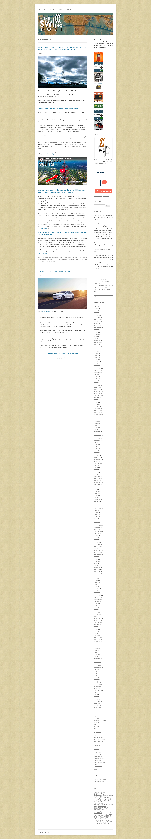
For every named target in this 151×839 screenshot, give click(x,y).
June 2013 (96, 605)
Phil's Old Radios (97, 743)
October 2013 (97, 597)
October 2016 (97, 529)
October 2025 (97, 325)
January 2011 (97, 660)
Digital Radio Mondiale (99, 797)
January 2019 (97, 478)
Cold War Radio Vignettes (99, 717)
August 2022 (96, 397)
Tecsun (104, 820)
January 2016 (97, 546)
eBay (97, 799)
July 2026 (96, 308)
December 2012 (97, 616)
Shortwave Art (107, 813)
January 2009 (97, 703)
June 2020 (96, 446)
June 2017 (96, 514)
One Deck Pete (102, 806)
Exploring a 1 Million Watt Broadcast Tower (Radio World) (58, 108)
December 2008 (97, 705)
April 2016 (96, 541)
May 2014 (96, 584)
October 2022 (97, 393)
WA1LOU (96, 770)
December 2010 (97, 662)
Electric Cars (58, 259)
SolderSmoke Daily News (99, 762)
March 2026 (96, 315)
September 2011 (97, 645)
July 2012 (96, 626)
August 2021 (96, 420)
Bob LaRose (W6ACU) (76, 357)
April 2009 (96, 698)
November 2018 (97, 482)
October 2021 (97, 416)
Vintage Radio (97, 821)
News (73, 257)
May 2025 (96, 334)
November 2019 (97, 459)
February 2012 (97, 635)
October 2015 (97, 552)
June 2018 (96, 491)
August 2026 (96, 306)
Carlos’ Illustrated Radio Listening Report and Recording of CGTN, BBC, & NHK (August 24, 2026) (103, 281)
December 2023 (97, 367)
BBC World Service (99, 793)
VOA (101, 821)
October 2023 (97, 370)
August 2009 (96, 692)
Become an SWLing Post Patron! (101, 196)
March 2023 (96, 384)
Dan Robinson (108, 795)
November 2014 (97, 573)
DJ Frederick (108, 797)
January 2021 (97, 433)
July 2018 (96, 490)
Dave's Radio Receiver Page (100, 720)
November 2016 (97, 527)
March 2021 (96, 429)
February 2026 (97, 317)
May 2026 (96, 312)
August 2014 (96, 578)
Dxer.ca (95, 724)
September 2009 (97, 690)
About (81, 9)
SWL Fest (96, 764)
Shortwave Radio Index (99, 758)
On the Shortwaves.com (99, 739)
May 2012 (96, 630)
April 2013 (96, 609)
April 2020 (96, 450)
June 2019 (96, 469)
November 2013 (97, 595)
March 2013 (96, 611)
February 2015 (97, 567)
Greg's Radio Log (97, 732)
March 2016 (96, 542)
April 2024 (96, 359)
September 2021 (97, 418)
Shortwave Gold (98, 814)
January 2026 (97, 319)
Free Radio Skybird (98, 800)
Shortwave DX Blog (98, 756)
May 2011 (96, 652)
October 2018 (97, 484)
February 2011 (97, 658)
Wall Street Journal (47, 311)
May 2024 (96, 357)
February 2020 (97, 454)
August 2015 (96, 556)
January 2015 (97, 569)
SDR (103, 811)
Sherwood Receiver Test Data (100, 751)
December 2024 (97, 344)
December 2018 (97, 480)
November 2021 (97, 414)
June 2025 (96, 333)
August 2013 (96, 601)
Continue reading (43, 253)
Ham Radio (98, 802)
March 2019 (96, 474)
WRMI (105, 823)
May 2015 (96, 561)
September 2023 (97, 372)
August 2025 (96, 329)
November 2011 (97, 641)
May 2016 (96, 539)
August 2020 (96, 442)
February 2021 (97, 431)
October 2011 (97, 643)
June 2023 (96, 378)
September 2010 (97, 667)
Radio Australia (104, 807)
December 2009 (97, 684)
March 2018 (96, 497)
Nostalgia (95, 806)
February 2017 (97, 522)
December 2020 (97, 435)
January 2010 (97, 682)
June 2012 (96, 628)
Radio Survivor (97, 745)
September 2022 (97, 395)
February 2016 (97, 544)
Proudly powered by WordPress (44, 832)
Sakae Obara (96, 749)
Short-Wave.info (97, 752)
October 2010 (97, 665)
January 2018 (97, 501)
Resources (60, 9)
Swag (45, 9)
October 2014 (97, 575)
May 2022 (96, 402)
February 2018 (97, 499)
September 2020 (97, 440)
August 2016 (96, 533)
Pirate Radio (97, 807)
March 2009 (96, 700)
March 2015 (96, 565)
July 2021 (96, 421)
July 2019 (96, 467)
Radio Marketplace (71, 9)
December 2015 (97, 548)
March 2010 (96, 679)
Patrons (52, 9)
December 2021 (97, 412)
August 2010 (96, 669)
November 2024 (97, 346)
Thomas (53, 261)
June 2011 (96, 650)
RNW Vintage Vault (98, 747)
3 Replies (40, 53)
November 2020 (97, 437)
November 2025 (97, 323)
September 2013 (97, 599)
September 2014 (97, 577)
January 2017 (97, 524)
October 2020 (97, 438)
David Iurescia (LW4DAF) (99, 796)
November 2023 (97, 368)
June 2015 (96, 560)
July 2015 (96, 558)
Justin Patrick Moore (100, 804)
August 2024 (96, 351)
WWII (109, 823)
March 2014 (96, 588)
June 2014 (96, 582)
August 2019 (96, 465)
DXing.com (96, 726)
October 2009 (97, 688)
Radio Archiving (71, 259)
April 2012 (96, 631)
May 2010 (96, 675)
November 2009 (97, 686)
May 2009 (96, 696)
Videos (107, 820)
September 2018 (97, 486)
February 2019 (97, 476)
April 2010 (96, 677)
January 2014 (97, 592)
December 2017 (97, 503)
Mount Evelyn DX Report (99, 734)
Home (39, 9)
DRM (95, 799)
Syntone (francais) (98, 766)
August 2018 (96, 488)
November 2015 (97, 550)
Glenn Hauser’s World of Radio (101, 730)
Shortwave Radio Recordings (101, 817)
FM (63, 257)
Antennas (53, 257)
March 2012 (96, 633)
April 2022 (96, 404)
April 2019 (96, 472)
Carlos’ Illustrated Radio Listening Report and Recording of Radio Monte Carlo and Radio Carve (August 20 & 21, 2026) (103, 295)
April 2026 (96, 314)
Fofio (95, 728)
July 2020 (96, 444)
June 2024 (96, 355)
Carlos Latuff (99, 795)
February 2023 (97, 385)
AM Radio (45, 259)
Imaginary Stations (99, 803)
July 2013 (96, 603)
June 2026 (96, 310)
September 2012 (97, 622)
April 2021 (96, 427)
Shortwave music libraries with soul (102, 278)
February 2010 (97, 681)
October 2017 (97, 507)
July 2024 (96, 353)
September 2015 (97, 554)
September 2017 (97, 508)
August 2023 (96, 374)
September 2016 (97, 531)
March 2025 (96, 338)
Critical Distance (97, 718)
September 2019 (97, 463)
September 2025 (97, 327)
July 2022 (96, 399)
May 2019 (96, 471)
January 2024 (97, 365)
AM (50, 257)
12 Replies (40, 275)
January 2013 (97, 614)
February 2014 (97, 590)
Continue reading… (50, 154)
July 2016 (96, 535)
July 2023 (96, 376)
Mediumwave (68, 257)
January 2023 (97, 387)
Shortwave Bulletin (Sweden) (100, 754)
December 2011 (97, 639)
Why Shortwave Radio (98, 823)
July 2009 (96, 694)
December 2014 (97, 571)
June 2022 (96, 401)
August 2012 (96, 624)
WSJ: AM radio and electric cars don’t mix (54, 271)
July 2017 (96, 512)
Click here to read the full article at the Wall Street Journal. (62, 353)
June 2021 (96, 423)
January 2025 (97, 342)
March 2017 (96, 520)
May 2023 (96, 380)
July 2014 (96, 580)
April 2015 (96, 563)
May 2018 (96, 493)
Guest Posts (107, 800)
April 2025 (96, 336)
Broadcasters (59, 257)
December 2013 (97, 594)
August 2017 (96, 510)
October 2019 (97, 461)
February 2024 (97, 363)
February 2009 (97, 701)
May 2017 (96, 516)
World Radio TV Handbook (100, 783)
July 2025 (96, 331)
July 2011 (96, 648)
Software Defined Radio (101, 819)
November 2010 (97, 664)
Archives (50, 259)
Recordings (84, 257)
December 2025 (97, 321)
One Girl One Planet (98, 741)
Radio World (103, 809)
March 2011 (96, 656)
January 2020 (97, 455)
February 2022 (97, 408)
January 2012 (97, 637)
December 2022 (97, 389)
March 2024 (96, 361)
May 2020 (96, 448)
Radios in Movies (105, 808)
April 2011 (96, 654)
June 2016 (96, 537)
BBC (54, 259)
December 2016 (97, 525)
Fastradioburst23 (105, 799)
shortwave (98, 812)
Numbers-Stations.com (99, 737)
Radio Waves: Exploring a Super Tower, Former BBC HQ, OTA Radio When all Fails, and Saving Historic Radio (62, 48)
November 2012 (97, 618)
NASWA (95, 735)
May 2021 (96, 425)
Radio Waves (97, 809)
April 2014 (96, 586)
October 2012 (97, 620)
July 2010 (96, 671)
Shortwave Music (107, 814)
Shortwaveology (97, 760)
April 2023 (96, 382)
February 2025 (97, 340)
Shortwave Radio (102, 815)
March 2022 (96, 406)
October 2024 (97, 348)
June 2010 (96, 673)
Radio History (78, 257)
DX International (97, 722)
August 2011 (96, 647)
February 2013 (97, 612)
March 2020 (96, 452)
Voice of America (107, 821)
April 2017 (96, 518)
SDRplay (106, 811)
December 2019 (97, 457)
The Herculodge (97, 768)
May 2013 (96, 607)
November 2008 (97, 707)
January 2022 (97, 410)
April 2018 (96, 495)
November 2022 (97, 391)
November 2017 (97, 505)
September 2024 (97, 350)
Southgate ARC (97, 820)
